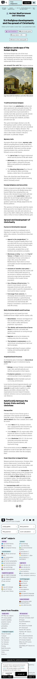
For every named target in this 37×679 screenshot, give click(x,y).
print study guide (26, 31)
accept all (21, 674)
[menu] (34, 2)
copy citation (15, 35)
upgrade (27, 3)
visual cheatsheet (12, 31)
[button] (16, 97)
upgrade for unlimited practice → (18, 660)
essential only (9, 674)
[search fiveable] (6, 2)
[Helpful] (17, 506)
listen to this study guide (19, 39)
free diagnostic (14, 2)
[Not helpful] (20, 506)
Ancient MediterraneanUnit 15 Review (18, 14)
